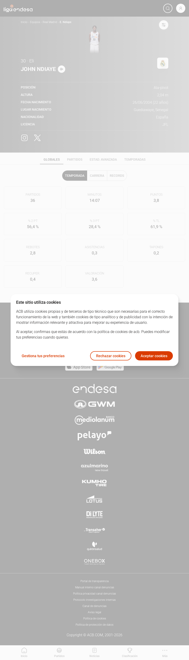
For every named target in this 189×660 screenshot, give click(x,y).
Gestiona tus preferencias (43, 356)
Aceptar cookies (154, 356)
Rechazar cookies (110, 356)
